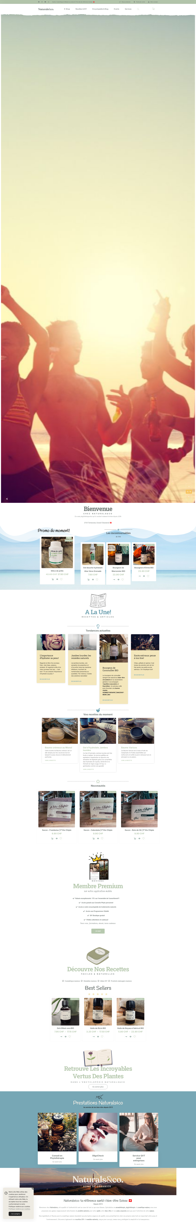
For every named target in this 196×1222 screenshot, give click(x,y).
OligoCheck (98, 1155)
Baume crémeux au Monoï (58, 747)
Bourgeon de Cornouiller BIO (110, 669)
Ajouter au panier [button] (53, 579)
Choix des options (88, 576)
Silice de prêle (57, 571)
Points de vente (140, 2)
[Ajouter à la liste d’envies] (61, 579)
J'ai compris (15, 1214)
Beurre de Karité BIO (98, 1028)
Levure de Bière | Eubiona (98, 830)
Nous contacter (126, 2)
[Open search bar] (138, 9)
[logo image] (46, 9)
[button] (43, 560)
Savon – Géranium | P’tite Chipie (139, 830)
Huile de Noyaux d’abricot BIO (65, 1028)
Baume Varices (129, 747)
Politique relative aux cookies (19, 1209)
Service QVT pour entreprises (139, 1158)
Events (116, 9)
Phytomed (125, 545)
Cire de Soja (130, 1028)
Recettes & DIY (81, 9)
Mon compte (154, 2)
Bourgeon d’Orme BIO (92, 568)
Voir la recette (50, 760)
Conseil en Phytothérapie (57, 1156)
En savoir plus (45, 679)
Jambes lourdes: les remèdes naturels (81, 656)
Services (128, 9)
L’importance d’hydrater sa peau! (49, 656)
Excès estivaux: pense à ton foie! (145, 656)
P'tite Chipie (70, 792)
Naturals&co (98, 545)
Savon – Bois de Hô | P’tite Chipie (56, 830)
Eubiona (151, 545)
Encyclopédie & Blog (100, 9)
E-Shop (67, 9)
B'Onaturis (69, 540)
